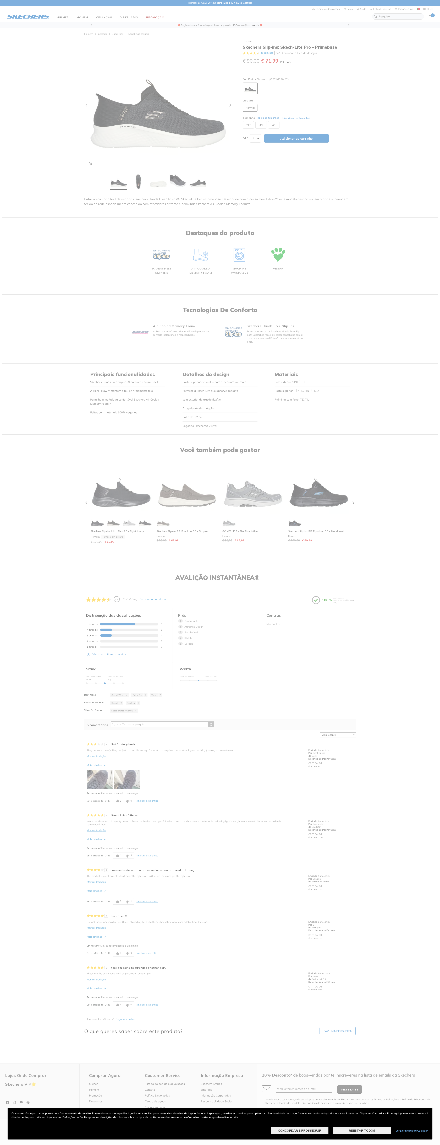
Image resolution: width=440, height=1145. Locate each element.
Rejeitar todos (362, 1130)
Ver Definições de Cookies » (412, 1130)
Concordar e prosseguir (299, 1130)
